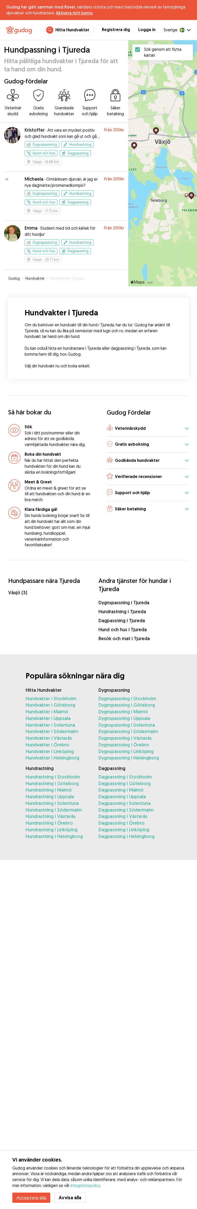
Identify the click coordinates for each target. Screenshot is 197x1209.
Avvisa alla (70, 1198)
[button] (148, 429)
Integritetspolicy (85, 1185)
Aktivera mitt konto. (74, 12)
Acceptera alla (31, 1198)
